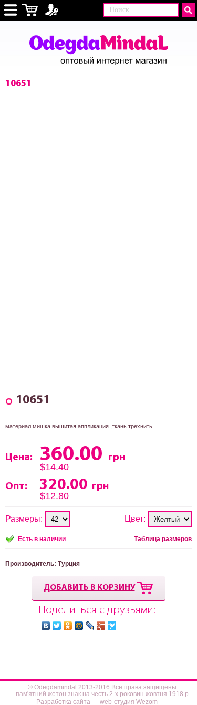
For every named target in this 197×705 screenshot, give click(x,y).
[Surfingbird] (112, 626)
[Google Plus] (101, 626)
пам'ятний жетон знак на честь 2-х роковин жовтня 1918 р (102, 694)
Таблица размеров (163, 539)
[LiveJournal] (90, 626)
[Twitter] (57, 626)
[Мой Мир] (79, 626)
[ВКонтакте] (45, 626)
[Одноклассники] (68, 626)
